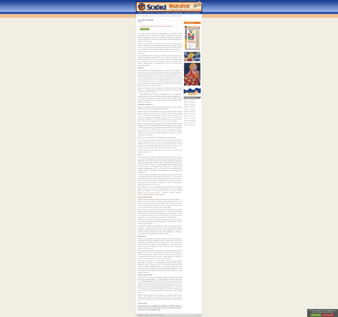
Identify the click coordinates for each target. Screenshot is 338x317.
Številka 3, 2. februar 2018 (189, 120)
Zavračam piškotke (328, 315)
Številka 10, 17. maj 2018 (189, 104)
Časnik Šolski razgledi (147, 15)
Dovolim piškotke (144, 29)
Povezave (185, 0)
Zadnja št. (173, 10)
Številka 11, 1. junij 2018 (189, 102)
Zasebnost (198, 314)
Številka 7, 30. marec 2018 (189, 111)
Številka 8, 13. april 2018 (189, 109)
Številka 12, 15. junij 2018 (189, 99)
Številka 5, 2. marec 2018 (189, 115)
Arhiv (177, 10)
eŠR (180, 10)
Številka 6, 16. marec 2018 (189, 113)
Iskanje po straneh (192, 0)
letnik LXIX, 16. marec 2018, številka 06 (162, 15)
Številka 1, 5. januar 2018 (189, 125)
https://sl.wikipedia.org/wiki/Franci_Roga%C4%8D (151, 194)
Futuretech (161, 314)
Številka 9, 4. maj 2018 (189, 106)
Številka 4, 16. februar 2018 (190, 118)
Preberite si (330, 310)
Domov (180, 0)
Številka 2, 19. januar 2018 (189, 122)
